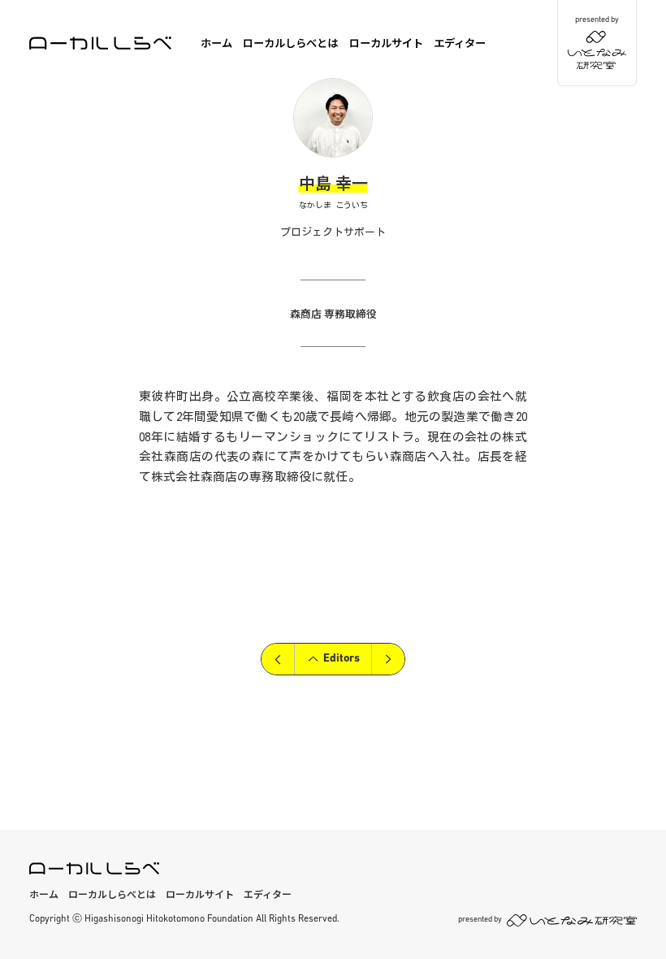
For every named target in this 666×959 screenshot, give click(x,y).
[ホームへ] (100, 43)
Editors (341, 659)
